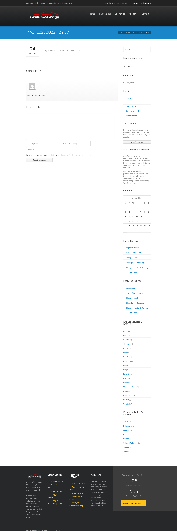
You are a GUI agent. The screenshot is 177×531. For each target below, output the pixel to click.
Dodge (126, 348)
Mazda (126, 382)
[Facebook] (92, 72)
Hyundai (126, 361)
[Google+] (110, 72)
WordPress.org (132, 115)
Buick (125, 335)
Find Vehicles (105, 14)
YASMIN (51, 50)
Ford (125, 352)
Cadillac (126, 340)
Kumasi (126, 439)
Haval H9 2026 (131, 273)
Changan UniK (132, 257)
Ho (124, 434)
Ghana (126, 430)
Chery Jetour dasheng (135, 263)
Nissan (126, 391)
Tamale (126, 447)
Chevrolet (127, 344)
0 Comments (68, 50)
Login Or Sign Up (137, 142)
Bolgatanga (127, 426)
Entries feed (131, 107)
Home (92, 14)
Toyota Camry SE (133, 247)
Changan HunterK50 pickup (137, 268)
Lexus (125, 378)
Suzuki (126, 399)
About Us (133, 14)
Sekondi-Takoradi (130, 443)
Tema (125, 451)
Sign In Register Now (141, 3)
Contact (145, 14)
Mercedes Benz (129, 387)
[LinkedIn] (104, 72)
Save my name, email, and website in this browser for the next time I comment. (59, 155)
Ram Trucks (127, 395)
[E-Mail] (115, 72)
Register (129, 98)
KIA (124, 369)
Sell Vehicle (120, 14)
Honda (126, 357)
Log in (128, 102)
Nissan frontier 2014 (134, 252)
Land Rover (127, 374)
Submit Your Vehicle (132, 503)
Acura (125, 331)
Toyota (126, 404)
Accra (125, 421)
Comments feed (132, 111)
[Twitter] (98, 72)
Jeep (125, 365)
